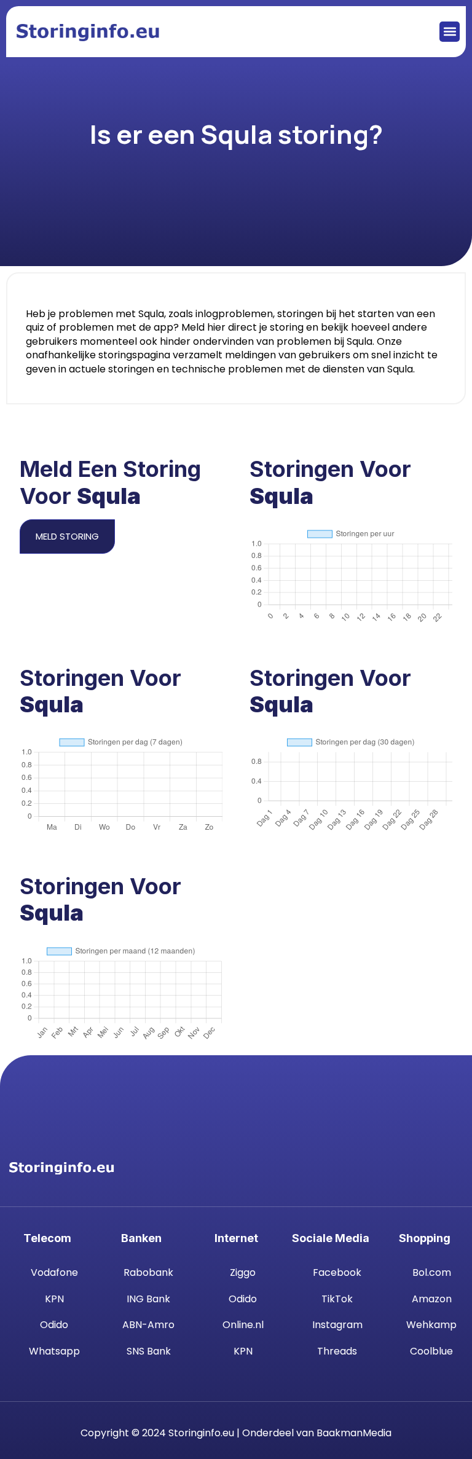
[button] (449, 32)
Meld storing (67, 536)
